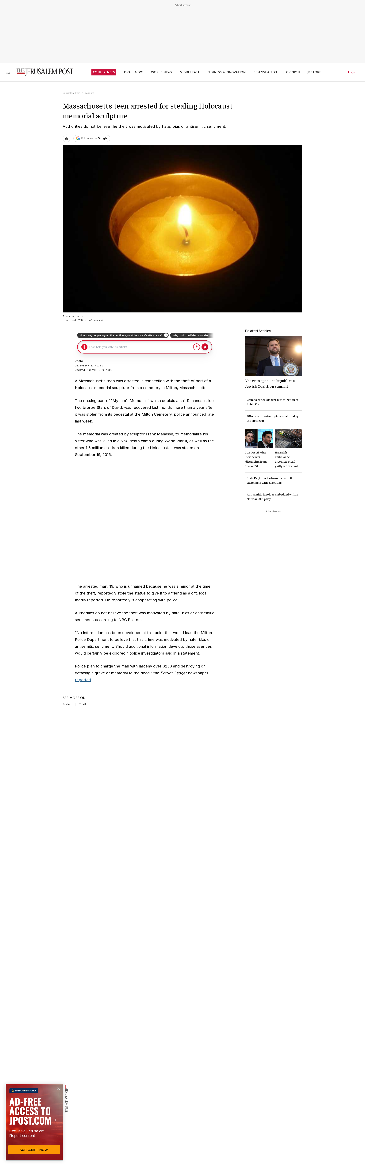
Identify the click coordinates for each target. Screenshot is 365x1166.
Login (352, 72)
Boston (67, 704)
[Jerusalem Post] (42, 72)
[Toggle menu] (8, 72)
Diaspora (89, 93)
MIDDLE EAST (190, 72)
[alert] (34, 1122)
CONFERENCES (104, 72)
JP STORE (314, 72)
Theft (82, 704)
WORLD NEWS (161, 72)
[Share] (66, 138)
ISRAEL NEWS (134, 72)
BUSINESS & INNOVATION (226, 72)
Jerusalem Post (71, 93)
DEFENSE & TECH (266, 72)
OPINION (293, 72)
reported (83, 680)
